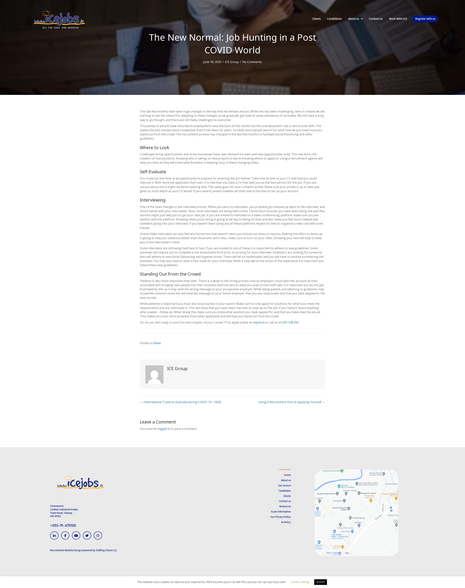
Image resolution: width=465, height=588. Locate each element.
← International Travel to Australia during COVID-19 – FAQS (180, 402)
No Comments (252, 62)
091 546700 (290, 322)
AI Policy (286, 522)
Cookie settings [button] (300, 582)
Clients (287, 496)
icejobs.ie (258, 322)
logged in (164, 429)
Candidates (284, 490)
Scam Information (281, 511)
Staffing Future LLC (106, 550)
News (157, 343)
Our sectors (284, 485)
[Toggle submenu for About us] (361, 18)
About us (286, 480)
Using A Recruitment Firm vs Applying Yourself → (291, 402)
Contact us (285, 501)
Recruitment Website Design (66, 550)
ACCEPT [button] (320, 582)
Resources (285, 506)
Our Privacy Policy (280, 517)
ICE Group (232, 62)
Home (287, 475)
